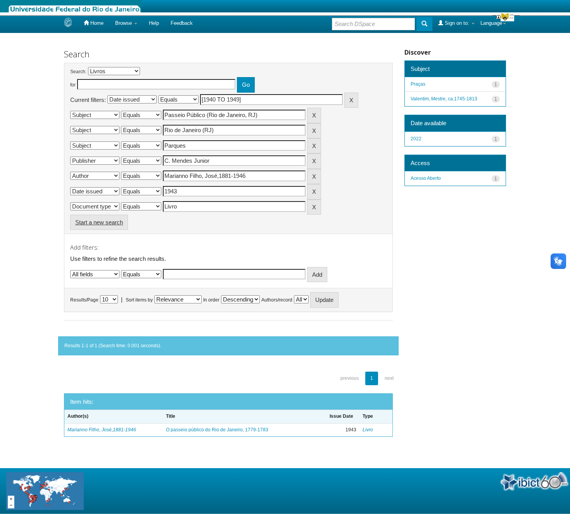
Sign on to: (457, 23)
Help (154, 23)
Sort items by (139, 300)
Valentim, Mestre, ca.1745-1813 (444, 99)
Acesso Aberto (426, 178)
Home (96, 23)
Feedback (182, 23)
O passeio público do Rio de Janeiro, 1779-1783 (217, 429)
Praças (418, 84)
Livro (368, 429)
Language (491, 23)
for (73, 85)
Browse (124, 23)
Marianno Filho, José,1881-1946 (101, 429)
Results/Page (84, 300)
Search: (78, 71)
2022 (416, 138)
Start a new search (99, 222)
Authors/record (276, 300)
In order (211, 300)
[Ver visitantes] (45, 490)
